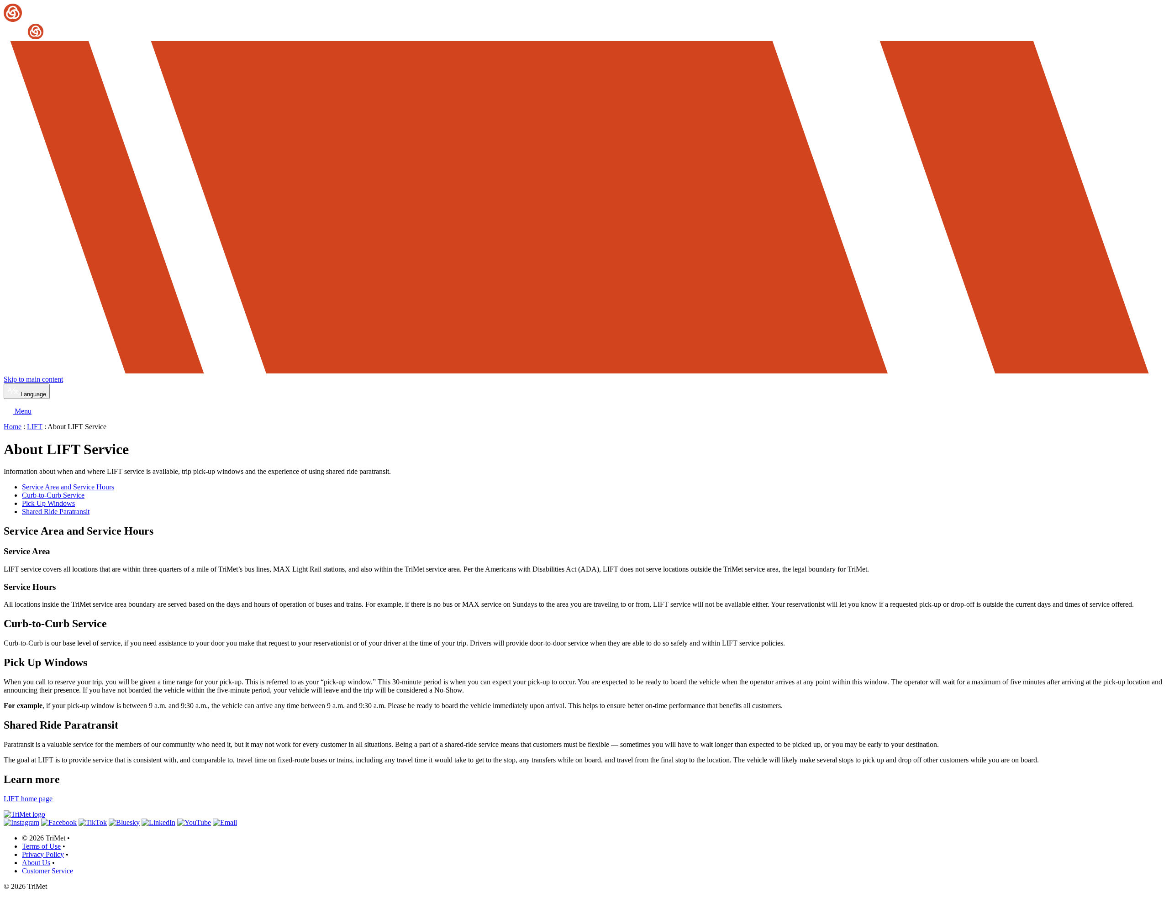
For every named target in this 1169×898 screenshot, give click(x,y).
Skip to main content (33, 379)
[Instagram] (21, 822)
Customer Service (47, 871)
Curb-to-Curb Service (53, 495)
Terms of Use (41, 846)
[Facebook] (59, 822)
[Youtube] (194, 822)
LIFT (34, 427)
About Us (36, 862)
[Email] (225, 822)
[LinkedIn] (158, 822)
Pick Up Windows (48, 503)
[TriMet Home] (584, 22)
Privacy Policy (43, 854)
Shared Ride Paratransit (56, 511)
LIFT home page (28, 799)
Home (12, 427)
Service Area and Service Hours (68, 487)
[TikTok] (93, 822)
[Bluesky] (124, 822)
